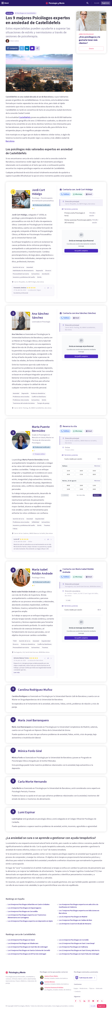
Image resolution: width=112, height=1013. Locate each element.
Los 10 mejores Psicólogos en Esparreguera (24, 908)
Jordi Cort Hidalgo (38, 192)
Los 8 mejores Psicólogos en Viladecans (23, 943)
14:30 (81, 471)
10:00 (81, 485)
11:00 (94, 485)
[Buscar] (87, 3)
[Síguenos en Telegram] (97, 1001)
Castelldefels (25, 117)
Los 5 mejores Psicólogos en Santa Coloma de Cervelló (29, 950)
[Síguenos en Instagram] (89, 1001)
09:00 (68, 485)
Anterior (66, 495)
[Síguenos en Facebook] (75, 1001)
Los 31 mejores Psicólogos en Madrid (73, 916)
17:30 (81, 474)
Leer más (17, 672)
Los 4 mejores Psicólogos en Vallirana (73, 947)
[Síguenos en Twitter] (80, 1001)
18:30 (94, 474)
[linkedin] (27, 48)
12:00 (68, 489)
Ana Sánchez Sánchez (40, 315)
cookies (71, 1006)
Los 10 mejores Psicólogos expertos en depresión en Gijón (30, 921)
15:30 (94, 471)
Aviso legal (55, 1006)
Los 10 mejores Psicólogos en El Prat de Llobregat (27, 954)
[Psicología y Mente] (55, 3)
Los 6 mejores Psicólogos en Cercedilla (23, 911)
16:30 (68, 474)
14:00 (94, 489)
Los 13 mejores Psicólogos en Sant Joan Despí (76, 943)
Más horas (97, 466)
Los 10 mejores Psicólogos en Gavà (21, 940)
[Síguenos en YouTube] (93, 1001)
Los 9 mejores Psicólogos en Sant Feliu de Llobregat (79, 954)
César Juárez (14, 41)
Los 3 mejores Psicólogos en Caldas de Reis (75, 920)
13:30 (68, 471)
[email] (32, 48)
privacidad (63, 1006)
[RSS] (102, 1001)
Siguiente (96, 495)
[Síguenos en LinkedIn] (84, 1001)
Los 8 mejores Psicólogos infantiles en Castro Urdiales (28, 904)
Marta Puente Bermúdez (41, 429)
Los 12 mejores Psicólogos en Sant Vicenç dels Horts (79, 950)
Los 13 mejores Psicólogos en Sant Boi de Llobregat (28, 947)
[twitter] (21, 48)
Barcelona (10, 141)
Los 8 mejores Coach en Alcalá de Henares (75, 923)
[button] (68, 600)
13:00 (81, 489)
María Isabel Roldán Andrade (42, 571)
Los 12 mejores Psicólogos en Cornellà (73, 940)
